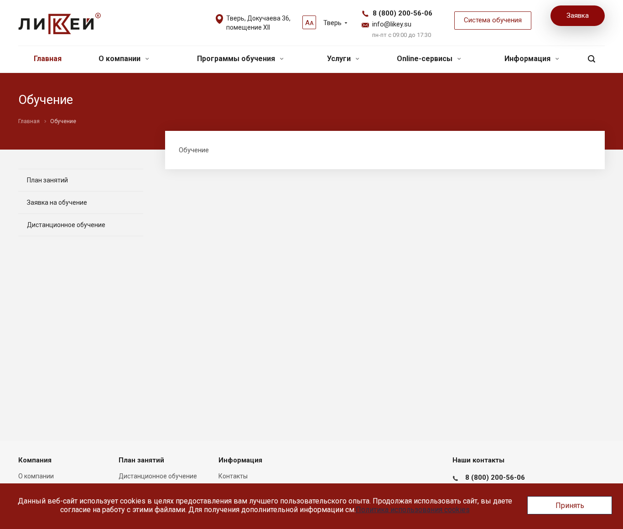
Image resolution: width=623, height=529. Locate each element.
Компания (35, 460)
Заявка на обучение (57, 202)
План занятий (47, 180)
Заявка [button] (577, 15)
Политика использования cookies (413, 509)
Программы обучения (237, 58)
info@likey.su (391, 24)
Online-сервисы (425, 58)
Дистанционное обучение (66, 224)
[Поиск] (591, 59)
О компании (120, 58)
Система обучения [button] (493, 20)
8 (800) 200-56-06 (402, 13)
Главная (48, 58)
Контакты (233, 476)
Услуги (340, 58)
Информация (528, 58)
